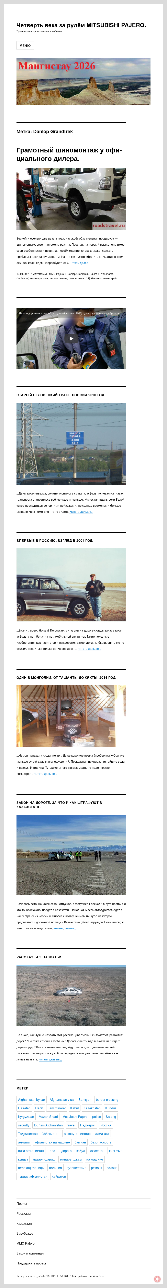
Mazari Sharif (48, 1116)
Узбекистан (50, 1133)
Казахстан (24, 1223)
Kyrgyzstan (26, 1116)
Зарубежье (24, 1233)
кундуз (23, 1159)
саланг (112, 1167)
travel (71, 1125)
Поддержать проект (31, 1263)
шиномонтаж (76, 278)
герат (52, 1150)
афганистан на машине (52, 1142)
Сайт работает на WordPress (88, 1276)
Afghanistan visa (62, 1099)
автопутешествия (77, 1133)
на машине (94, 1159)
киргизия (115, 1150)
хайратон (59, 1176)
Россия (105, 1125)
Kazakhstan (92, 1108)
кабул (80, 1150)
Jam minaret (57, 1108)
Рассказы (23, 1213)
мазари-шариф (44, 1159)
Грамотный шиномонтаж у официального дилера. (69, 154)
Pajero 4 (94, 274)
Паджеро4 (88, 1125)
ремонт (96, 1167)
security (23, 1125)
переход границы (31, 1167)
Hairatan (24, 1108)
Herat (39, 1108)
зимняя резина (39, 278)
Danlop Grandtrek (77, 274)
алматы (24, 1142)
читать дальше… (81, 512)
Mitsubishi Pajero (75, 1116)
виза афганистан (31, 1150)
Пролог (21, 1203)
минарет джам (71, 1159)
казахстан (97, 1150)
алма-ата (102, 1133)
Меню (25, 45)
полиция (55, 1167)
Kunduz (110, 1108)
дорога (66, 1150)
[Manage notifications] (157, 1279)
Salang (111, 1116)
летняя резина (58, 278)
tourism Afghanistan (48, 1125)
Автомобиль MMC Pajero (48, 274)
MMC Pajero (25, 1243)
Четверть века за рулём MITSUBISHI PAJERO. (81, 25)
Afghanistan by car (31, 1099)
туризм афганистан (32, 1176)
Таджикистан (28, 1133)
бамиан (80, 1142)
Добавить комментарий (102, 278)
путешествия (76, 1167)
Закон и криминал (30, 1253)
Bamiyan (84, 1099)
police (96, 1116)
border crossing (107, 1099)
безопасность (101, 1142)
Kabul (74, 1108)
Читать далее (79, 263)
